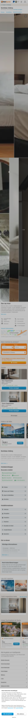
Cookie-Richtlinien (19, 707)
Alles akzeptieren (7, 714)
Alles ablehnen (20, 714)
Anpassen (14, 717)
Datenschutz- (10, 707)
